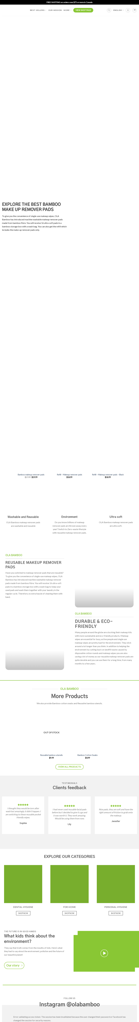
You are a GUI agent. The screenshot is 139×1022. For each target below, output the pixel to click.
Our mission (55, 10)
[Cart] (134, 10)
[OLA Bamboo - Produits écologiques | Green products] (14, 10)
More (67, 10)
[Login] (128, 10)
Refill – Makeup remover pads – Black (108, 474)
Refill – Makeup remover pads (69, 474)
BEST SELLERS (37, 10)
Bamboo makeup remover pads (31, 474)
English (117, 10)
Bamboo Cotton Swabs (88, 755)
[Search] (109, 10)
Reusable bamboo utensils (51, 755)
